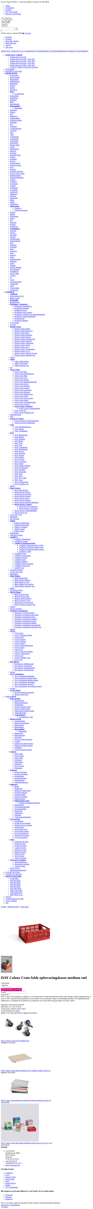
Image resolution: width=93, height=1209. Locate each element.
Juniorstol (18, 737)
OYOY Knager (20, 639)
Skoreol (13, 237)
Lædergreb (14, 192)
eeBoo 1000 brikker (22, 361)
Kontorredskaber (21, 778)
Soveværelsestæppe (22, 833)
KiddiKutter (14, 533)
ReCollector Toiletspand (23, 666)
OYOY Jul (18, 660)
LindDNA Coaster (21, 541)
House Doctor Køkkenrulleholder (27, 502)
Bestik (17, 786)
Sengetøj (13, 231)
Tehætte (13, 265)
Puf (11, 220)
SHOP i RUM (35, 51)
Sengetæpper (19, 827)
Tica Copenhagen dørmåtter (24, 676)
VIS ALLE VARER (23, 51)
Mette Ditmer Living (22, 582)
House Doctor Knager (22, 496)
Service (12, 233)
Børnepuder (19, 733)
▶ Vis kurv (27, 33)
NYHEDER (54, 51)
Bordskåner (14, 98)
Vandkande (14, 284)
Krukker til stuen (21, 846)
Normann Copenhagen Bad (24, 613)
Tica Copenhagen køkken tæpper (26, 680)
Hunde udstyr (15, 145)
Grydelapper (14, 137)
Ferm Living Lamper (22, 388)
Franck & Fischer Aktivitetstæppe (27, 421)
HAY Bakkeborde (21, 435)
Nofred (12, 607)
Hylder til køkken (21, 793)
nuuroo (12, 629)
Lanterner (13, 182)
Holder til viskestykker (23, 791)
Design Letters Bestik (22, 329)
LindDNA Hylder (21, 558)
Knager (12, 161)
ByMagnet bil (19, 319)
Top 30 (8, 45)
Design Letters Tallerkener (24, 343)
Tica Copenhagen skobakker (25, 682)
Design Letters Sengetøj (23, 341)
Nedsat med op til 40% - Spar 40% (22, 63)
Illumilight (13, 517)
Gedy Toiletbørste (21, 431)
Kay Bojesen (14, 519)
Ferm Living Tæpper (22, 404)
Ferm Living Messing (22, 392)
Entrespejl (18, 764)
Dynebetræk (19, 821)
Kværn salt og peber (17, 173)
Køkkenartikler (15, 176)
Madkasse (13, 194)
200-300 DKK (15, 882)
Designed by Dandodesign (10, 1205)
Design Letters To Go (22, 351)
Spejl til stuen (19, 856)
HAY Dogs (19, 443)
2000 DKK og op (16, 895)
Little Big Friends (16, 535)
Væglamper (14, 290)
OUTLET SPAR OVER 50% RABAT (24, 67)
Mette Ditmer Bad (21, 578)
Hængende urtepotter (22, 864)
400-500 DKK (15, 887)
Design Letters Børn (22, 333)
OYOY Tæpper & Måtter (24, 652)
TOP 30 (8, 897)
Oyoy (7, 1175)
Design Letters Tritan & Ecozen (26, 353)
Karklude (13, 159)
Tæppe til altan (20, 866)
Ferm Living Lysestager (23, 390)
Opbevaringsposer (21, 210)
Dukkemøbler (15, 118)
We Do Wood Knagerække (24, 692)
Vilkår (7, 6)
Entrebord (18, 760)
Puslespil (13, 223)
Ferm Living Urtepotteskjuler (29, 408)
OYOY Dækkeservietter (23, 635)
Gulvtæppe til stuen (21, 842)
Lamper (13, 180)
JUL (7, 903)
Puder (12, 218)
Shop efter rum (10, 43)
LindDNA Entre (20, 553)
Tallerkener (19, 813)
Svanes (12, 672)
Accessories (14, 75)
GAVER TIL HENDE (13, 874)
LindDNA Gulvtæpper (23, 556)
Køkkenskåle (19, 805)
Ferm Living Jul (20, 410)
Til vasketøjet (15, 269)
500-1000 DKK (15, 889)
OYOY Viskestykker (22, 654)
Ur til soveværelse (21, 838)
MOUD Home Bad (21, 594)
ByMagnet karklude (22, 308)
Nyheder (8, 39)
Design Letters (10, 1177)
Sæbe (12, 257)
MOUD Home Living (22, 600)
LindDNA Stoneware (22, 566)
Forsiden (8, 37)
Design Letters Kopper (23, 337)
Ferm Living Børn (21, 376)
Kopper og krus (15, 165)
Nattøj (12, 202)
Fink (11, 417)
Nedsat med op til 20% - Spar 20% (22, 59)
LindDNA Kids (20, 560)
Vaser (12, 286)
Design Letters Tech (22, 347)
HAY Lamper (19, 460)
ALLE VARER (11, 901)
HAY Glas (18, 445)
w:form (12, 688)
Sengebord (14, 227)
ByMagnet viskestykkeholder (25, 316)
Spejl (12, 249)
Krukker (13, 169)
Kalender (13, 153)
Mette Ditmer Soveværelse (24, 584)
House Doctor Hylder (22, 492)
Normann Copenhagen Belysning (27, 615)
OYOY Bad (19, 633)
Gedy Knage (19, 429)
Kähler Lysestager (21, 527)
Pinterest (8, 1197)
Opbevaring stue (20, 850)
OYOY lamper (20, 643)
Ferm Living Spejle (21, 400)
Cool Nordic (14, 323)
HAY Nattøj (19, 464)
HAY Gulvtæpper (21, 447)
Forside (3, 907)
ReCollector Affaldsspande (24, 664)
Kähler (7, 1185)
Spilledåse (18, 748)
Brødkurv (13, 100)
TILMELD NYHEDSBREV (77, 51)
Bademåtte (14, 84)
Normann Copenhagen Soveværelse (27, 625)
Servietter (13, 235)
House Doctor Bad (21, 490)
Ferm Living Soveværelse (24, 398)
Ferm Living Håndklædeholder (26, 382)
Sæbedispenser (15, 259)
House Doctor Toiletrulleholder (26, 511)
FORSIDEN (45, 51)
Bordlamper (14, 96)
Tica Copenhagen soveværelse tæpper (28, 686)
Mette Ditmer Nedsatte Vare (24, 586)
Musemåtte (14, 198)
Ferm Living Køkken (22, 386)
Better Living (15, 298)
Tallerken (13, 261)
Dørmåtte (13, 122)
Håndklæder (14, 149)
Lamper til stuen (20, 848)
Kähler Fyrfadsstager (22, 523)
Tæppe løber (14, 274)
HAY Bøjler (19, 441)
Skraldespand (15, 239)
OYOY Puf (19, 650)
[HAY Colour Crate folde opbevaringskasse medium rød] (35, 955)
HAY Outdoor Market (22, 466)
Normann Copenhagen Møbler (26, 623)
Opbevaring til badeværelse (24, 711)
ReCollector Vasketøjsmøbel (25, 668)
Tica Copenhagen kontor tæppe (26, 678)
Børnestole (18, 108)
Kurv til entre (19, 766)
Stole (12, 253)
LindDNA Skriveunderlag (24, 564)
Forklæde (13, 126)
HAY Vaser (19, 480)
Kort (11, 167)
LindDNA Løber (25, 551)
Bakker (12, 86)
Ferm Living (9, 1179)
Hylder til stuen (20, 844)
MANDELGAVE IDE (13, 71)
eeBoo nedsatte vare (22, 366)
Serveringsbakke (20, 809)
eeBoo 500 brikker (21, 363)
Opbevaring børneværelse (24, 744)
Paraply (12, 212)
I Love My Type (16, 515)
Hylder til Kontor (21, 772)
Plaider (12, 214)
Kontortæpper (19, 780)
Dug (11, 114)
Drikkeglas (18, 788)
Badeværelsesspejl (21, 703)
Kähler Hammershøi (22, 525)
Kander (12, 157)
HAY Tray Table (21, 478)
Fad (11, 124)
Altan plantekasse (21, 862)
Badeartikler (14, 79)
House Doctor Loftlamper (28, 507)
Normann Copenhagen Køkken (26, 619)
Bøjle (12, 102)
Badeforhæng (15, 82)
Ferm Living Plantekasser (24, 394)
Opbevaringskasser (21, 782)
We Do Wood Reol (21, 694)
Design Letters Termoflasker (25, 349)
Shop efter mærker (12, 41)
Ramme (13, 225)
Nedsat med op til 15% (18, 57)
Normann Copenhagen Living (25, 621)
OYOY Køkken (20, 641)
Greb (12, 135)
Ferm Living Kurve (21, 384)
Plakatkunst (14, 216)
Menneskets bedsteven (18, 870)
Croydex (13, 325)
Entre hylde (19, 754)
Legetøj (12, 186)
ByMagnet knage (21, 310)
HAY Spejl (18, 474)
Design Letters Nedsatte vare (25, 355)
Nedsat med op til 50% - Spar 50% (22, 65)
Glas (11, 133)
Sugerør (13, 255)
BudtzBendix (15, 302)
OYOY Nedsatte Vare (22, 658)
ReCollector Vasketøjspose (24, 670)
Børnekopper (19, 725)
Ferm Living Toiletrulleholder (25, 402)
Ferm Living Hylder (22, 380)
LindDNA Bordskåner (23, 539)
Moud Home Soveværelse (24, 603)
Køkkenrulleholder (16, 178)
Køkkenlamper (20, 799)
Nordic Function (16, 609)
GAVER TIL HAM (12, 872)
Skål (11, 243)
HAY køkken (19, 457)
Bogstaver (13, 90)
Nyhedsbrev (9, 8)
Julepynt (13, 151)
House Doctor (10, 1183)
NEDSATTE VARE (8, 51)
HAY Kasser (19, 451)
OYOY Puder (19, 647)
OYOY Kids (19, 637)
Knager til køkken (21, 797)
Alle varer (9, 47)
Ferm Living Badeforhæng (24, 374)
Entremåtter (19, 762)
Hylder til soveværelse (23, 823)
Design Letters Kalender (23, 335)
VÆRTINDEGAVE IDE (14, 899)
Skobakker (18, 768)
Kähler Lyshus (20, 529)
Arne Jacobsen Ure (17, 296)
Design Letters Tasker (22, 345)
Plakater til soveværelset (23, 825)
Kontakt (8, 10)
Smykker (13, 245)
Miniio (12, 588)
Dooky (12, 357)
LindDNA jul (19, 568)
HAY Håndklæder (21, 449)
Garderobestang (15, 129)
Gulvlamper (14, 139)
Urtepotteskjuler (15, 282)
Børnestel (13, 110)
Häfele (12, 486)
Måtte (12, 200)
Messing (13, 196)
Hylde (12, 147)
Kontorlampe (19, 776)
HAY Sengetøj (20, 470)
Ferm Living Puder (21, 396)
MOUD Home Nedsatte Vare (25, 605)
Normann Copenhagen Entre (25, 617)
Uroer (12, 280)
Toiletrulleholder (20, 713)
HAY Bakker (19, 437)
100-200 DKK (15, 880)
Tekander (18, 815)
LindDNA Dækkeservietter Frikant (31, 549)
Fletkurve (18, 208)
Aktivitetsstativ (20, 721)
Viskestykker (14, 288)
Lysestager (14, 190)
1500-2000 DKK (16, 893)
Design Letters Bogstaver (24, 331)
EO (11, 368)
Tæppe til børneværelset (23, 750)
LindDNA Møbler (21, 562)
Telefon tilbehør (15, 267)
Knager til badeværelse (23, 707)
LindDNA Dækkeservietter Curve (31, 547)
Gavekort (13, 131)
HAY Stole (18, 476)
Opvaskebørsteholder (22, 807)
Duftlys (12, 112)
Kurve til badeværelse (22, 709)
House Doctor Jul (21, 513)
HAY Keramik (20, 453)
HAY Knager (19, 455)
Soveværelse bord (21, 829)
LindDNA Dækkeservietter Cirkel (31, 545)
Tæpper (13, 276)
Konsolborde (19, 94)
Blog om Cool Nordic (13, 14)
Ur (11, 278)
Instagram (8, 1199)
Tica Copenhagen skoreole (24, 684)
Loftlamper (14, 188)
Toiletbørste (14, 272)
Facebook (8, 1195)
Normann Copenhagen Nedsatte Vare (28, 627)
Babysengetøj (15, 77)
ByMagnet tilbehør (21, 321)
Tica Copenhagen (11, 1187)
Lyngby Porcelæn (16, 572)
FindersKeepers (15, 415)
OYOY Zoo (19, 656)
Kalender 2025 (15, 155)
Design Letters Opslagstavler (25, 339)
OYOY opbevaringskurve (24, 645)
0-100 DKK (14, 878)
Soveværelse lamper (22, 831)
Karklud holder (20, 795)
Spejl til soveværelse (22, 835)
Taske (12, 263)
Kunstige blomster (16, 171)
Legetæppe (14, 184)
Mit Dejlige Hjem (16, 590)
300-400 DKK (15, 884)
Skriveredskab (15, 241)
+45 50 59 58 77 (11, 1161)
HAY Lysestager (20, 462)
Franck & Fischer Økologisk (25, 423)
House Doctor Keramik (23, 494)
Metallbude (14, 574)
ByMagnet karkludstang (23, 306)
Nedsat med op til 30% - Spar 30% (22, 61)
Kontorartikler (15, 163)
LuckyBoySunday (16, 570)
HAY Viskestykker (21, 482)
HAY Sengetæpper (21, 468)
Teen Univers (15, 868)
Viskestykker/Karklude (23, 817)
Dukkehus (13, 116)
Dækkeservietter (16, 120)
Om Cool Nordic (11, 12)
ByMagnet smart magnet (23, 312)
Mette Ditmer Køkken (22, 580)
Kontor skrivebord (21, 774)
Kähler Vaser (19, 531)
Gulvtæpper (14, 141)
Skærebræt (18, 811)
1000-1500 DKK (16, 891)
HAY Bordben (20, 439)
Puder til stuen (20, 854)
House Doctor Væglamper (28, 509)
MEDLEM (63, 51)
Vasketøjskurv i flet (26, 717)
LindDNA (9, 1173)
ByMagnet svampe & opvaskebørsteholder (30, 314)
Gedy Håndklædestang (23, 427)
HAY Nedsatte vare (22, 484)
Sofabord (13, 247)
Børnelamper (14, 104)
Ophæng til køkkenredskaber (29, 803)
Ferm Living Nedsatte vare (24, 413)
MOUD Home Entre (22, 596)
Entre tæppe (19, 758)
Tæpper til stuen (20, 858)
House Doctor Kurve (22, 498)
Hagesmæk (14, 143)
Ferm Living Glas (21, 378)
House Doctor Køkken (23, 500)
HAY (18, 1011)
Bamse (12, 88)
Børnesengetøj (20, 735)
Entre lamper (19, 756)
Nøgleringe (14, 204)
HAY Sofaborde (20, 472)
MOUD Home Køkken (23, 598)
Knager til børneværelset (23, 739)
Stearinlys (13, 251)
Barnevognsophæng (22, 723)
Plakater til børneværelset (24, 746)
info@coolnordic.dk (12, 1165)
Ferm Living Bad (21, 372)
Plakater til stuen (20, 852)
